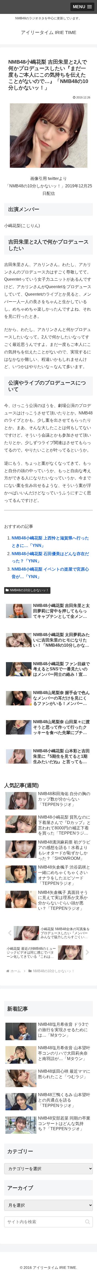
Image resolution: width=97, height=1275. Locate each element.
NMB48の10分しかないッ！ (29, 590)
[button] (87, 1222)
